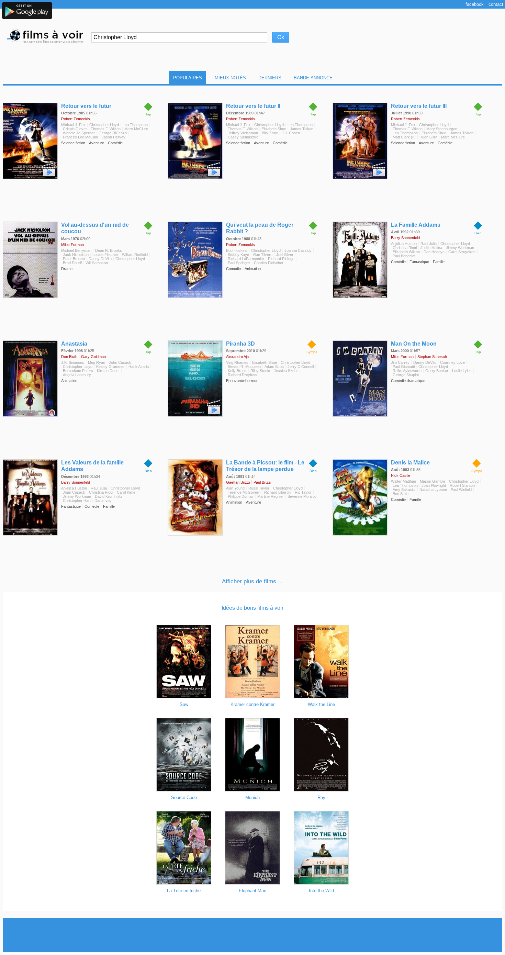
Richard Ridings (281, 259)
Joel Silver (284, 254)
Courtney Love (452, 362)
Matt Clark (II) (404, 137)
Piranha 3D (240, 344)
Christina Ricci (405, 248)
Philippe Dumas (241, 496)
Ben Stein (400, 494)
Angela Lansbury (77, 375)
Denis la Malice (410, 462)
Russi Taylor (258, 488)
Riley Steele (260, 371)
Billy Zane (270, 133)
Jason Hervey (113, 137)
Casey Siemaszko (243, 137)
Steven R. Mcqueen (244, 366)
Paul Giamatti (404, 366)
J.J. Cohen (291, 133)
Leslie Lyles (462, 371)
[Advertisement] (252, 935)
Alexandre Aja (237, 357)
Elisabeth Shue (273, 129)
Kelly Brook (237, 371)
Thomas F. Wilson (106, 129)
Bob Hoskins (236, 250)
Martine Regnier (270, 496)
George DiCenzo (113, 133)
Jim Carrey (400, 362)
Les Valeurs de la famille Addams (92, 466)
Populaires (187, 77)
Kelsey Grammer (110, 366)
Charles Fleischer (268, 263)
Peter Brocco (74, 259)
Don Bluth (69, 357)
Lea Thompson (135, 125)
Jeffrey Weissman (243, 133)
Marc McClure (136, 129)
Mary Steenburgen (441, 129)
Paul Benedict (404, 256)
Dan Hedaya (434, 252)
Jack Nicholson (76, 254)
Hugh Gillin (428, 137)
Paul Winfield (461, 489)
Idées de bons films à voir (252, 608)
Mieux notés (230, 77)
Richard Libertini (277, 492)
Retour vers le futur (86, 106)
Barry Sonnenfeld (405, 238)
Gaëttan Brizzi (238, 482)
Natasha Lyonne (433, 489)
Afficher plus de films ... (252, 581)
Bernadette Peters (78, 371)
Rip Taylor (303, 492)
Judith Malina (431, 248)
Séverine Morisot (302, 496)
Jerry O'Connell (301, 366)
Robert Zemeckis (75, 119)
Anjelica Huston (404, 243)
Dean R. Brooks (108, 250)
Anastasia (74, 344)
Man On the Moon (414, 344)
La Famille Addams (415, 225)
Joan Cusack (74, 492)
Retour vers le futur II (253, 106)
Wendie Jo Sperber (79, 133)
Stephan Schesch (432, 357)
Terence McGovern (244, 492)
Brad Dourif (72, 263)
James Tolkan (301, 129)
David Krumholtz (108, 496)
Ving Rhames (237, 362)
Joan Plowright (434, 485)
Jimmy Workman (460, 248)
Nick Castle (400, 475)
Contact (496, 4)
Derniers (269, 77)
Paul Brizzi (262, 482)
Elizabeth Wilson (406, 252)
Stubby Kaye (238, 254)
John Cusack (120, 362)
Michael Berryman (76, 250)
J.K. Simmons (72, 362)
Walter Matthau (403, 481)
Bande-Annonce (313, 77)
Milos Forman (72, 245)
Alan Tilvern (262, 254)
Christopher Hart (77, 500)
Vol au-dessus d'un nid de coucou (95, 228)
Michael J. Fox (73, 125)
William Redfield (135, 254)
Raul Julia (428, 243)
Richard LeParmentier (246, 259)
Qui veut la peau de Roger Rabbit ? (259, 228)
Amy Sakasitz (404, 489)
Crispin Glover (75, 129)
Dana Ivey (103, 500)
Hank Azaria (138, 366)
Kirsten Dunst (108, 371)
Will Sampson (97, 263)
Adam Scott (274, 366)
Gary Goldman (93, 357)
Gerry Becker (436, 371)
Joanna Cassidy (298, 250)
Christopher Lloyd (104, 125)
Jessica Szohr (286, 371)
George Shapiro (406, 375)
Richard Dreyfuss (242, 375)
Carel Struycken (461, 252)
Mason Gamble (432, 481)
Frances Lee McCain (80, 137)
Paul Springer (239, 263)
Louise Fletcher (105, 254)
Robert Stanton (462, 485)
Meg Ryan (96, 362)
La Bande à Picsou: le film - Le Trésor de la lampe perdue (265, 466)
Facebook (474, 4)
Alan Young (235, 488)
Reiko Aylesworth (407, 371)
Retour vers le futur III (419, 106)
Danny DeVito (100, 259)
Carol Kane (126, 492)
